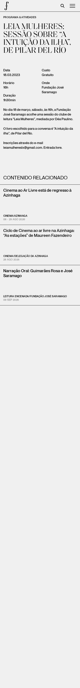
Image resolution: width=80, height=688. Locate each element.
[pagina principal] (6, 6)
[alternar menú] (72, 6)
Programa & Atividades (19, 17)
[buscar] (62, 6)
